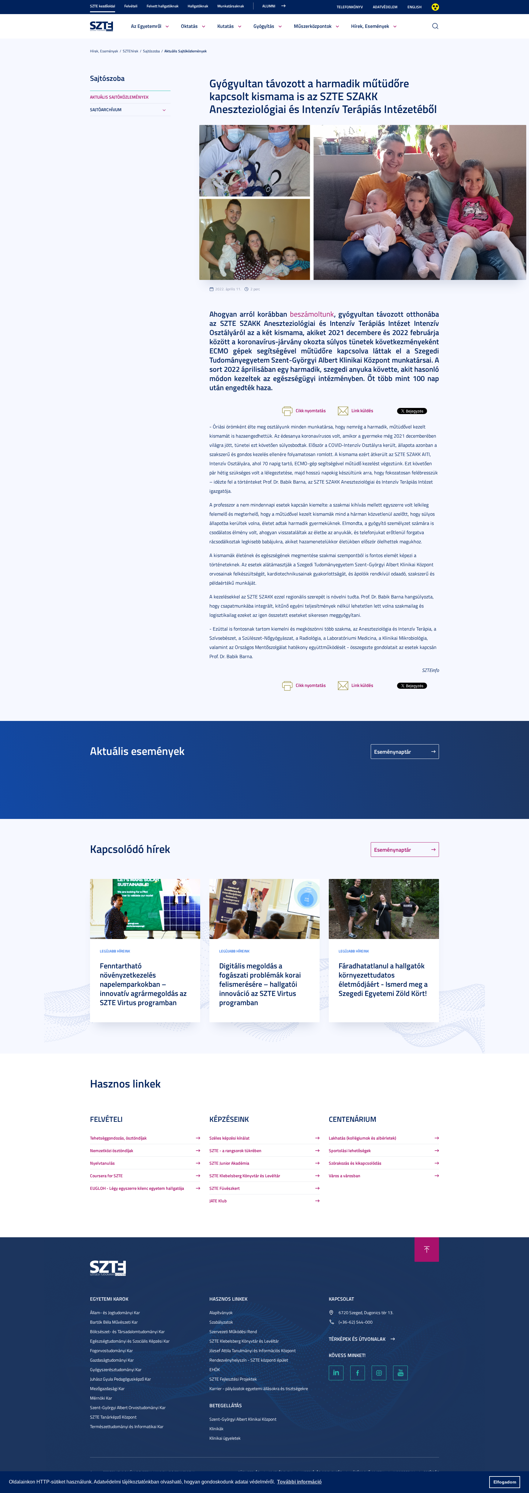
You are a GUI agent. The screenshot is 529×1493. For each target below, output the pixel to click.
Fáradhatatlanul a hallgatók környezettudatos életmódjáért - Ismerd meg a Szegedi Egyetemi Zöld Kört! (383, 979)
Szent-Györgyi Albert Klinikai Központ (242, 1419)
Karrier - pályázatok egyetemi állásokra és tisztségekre (258, 1388)
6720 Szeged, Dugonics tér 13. (366, 1312)
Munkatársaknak (230, 6)
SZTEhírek (130, 51)
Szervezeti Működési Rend (233, 1331)
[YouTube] (400, 1373)
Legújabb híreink (115, 951)
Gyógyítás (263, 25)
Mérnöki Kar (101, 1398)
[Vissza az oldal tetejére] (427, 1249)
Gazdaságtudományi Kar (112, 1360)
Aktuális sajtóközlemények (185, 51)
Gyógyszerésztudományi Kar (115, 1369)
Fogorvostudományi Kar (111, 1350)
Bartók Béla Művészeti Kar (114, 1322)
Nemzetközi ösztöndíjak (111, 1150)
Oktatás (189, 25)
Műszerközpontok (313, 25)
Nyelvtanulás (102, 1163)
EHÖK (214, 1369)
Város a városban (344, 1175)
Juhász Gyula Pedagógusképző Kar (120, 1379)
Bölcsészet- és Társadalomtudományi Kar (127, 1331)
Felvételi (130, 6)
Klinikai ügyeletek (225, 1438)
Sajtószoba (151, 51)
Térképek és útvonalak (357, 1339)
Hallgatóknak (198, 6)
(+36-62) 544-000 (356, 1322)
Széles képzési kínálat (229, 1138)
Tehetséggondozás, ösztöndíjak (118, 1138)
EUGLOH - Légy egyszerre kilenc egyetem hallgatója (137, 1188)
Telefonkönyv (350, 6)
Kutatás (225, 25)
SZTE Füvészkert (224, 1188)
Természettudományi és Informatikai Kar (126, 1426)
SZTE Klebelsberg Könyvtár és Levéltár (244, 1175)
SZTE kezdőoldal (102, 6)
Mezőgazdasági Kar (107, 1388)
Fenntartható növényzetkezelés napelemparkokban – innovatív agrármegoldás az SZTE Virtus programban (143, 984)
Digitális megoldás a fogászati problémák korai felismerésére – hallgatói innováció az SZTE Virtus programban (260, 984)
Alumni (268, 6)
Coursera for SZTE (106, 1175)
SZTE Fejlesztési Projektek (233, 1379)
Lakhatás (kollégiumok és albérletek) (362, 1138)
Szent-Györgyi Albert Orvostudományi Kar (128, 1407)
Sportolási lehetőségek (350, 1150)
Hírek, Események (370, 25)
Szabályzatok (221, 1322)
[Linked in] (336, 1373)
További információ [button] (299, 1481)
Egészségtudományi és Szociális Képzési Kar (130, 1341)
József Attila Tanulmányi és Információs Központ (252, 1350)
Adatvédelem (385, 6)
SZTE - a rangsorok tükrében (235, 1150)
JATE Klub (218, 1201)
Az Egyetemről (146, 25)
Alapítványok (221, 1312)
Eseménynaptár (392, 752)
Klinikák (216, 1428)
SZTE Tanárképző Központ (113, 1417)
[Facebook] (357, 1373)
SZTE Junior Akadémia (229, 1163)
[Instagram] (379, 1373)
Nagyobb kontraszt (435, 7)
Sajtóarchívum (106, 109)
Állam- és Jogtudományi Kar (115, 1312)
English (414, 6)
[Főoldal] (101, 25)
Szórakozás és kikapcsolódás (355, 1163)
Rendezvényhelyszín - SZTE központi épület (248, 1360)
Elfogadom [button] (504, 1482)
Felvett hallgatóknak (162, 6)
